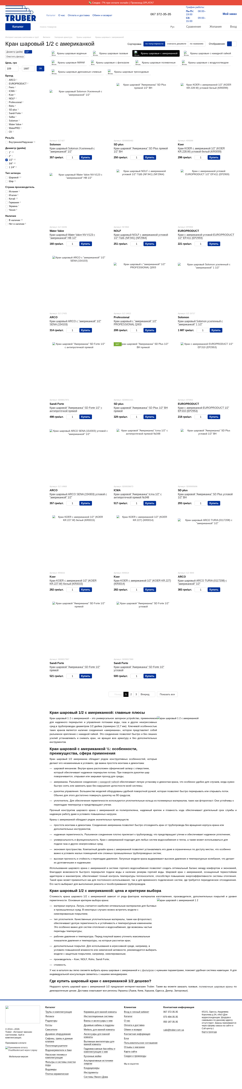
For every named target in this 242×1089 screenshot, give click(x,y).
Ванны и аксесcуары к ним (98, 1020)
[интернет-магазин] (22, 1014)
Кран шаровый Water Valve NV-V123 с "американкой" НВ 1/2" (72, 236)
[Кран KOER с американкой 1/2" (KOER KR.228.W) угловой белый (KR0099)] (207, 109)
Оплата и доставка (79, 15)
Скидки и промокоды (135, 1056)
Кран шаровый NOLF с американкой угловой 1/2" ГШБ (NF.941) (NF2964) (141, 236)
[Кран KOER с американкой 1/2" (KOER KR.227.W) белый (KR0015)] (79, 541)
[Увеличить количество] (76, 157)
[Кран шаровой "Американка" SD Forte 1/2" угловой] (143, 628)
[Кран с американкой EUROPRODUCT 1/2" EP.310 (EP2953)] (207, 368)
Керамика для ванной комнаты (100, 1012)
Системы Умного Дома (96, 1077)
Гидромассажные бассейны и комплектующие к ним (99, 1050)
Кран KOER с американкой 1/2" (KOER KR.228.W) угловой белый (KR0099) (201, 150)
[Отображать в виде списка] (234, 43)
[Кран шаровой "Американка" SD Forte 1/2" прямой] (79, 628)
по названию (196, 43)
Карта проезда (209, 1032)
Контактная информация (137, 1034)
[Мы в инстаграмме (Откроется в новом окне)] (138, 15)
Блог (126, 1038)
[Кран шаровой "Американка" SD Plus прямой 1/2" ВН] (143, 109)
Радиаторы (51, 1020)
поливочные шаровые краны (216, 986)
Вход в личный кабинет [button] (136, 1012)
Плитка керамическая (57, 1074)
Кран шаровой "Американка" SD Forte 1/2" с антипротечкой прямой (76, 409)
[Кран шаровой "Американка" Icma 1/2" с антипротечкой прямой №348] (143, 455)
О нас (61, 15)
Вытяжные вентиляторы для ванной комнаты (99, 1043)
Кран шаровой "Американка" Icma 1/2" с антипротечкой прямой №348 (138, 496)
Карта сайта (130, 1051)
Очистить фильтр (15, 56)
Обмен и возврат (102, 15)
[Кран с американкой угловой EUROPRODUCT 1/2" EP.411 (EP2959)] (207, 196)
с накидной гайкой (108, 781)
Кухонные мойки (92, 1056)
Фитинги (49, 1016)
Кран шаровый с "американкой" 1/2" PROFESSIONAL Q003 (135, 323)
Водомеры (51, 1069)
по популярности (154, 43)
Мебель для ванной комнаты (99, 1029)
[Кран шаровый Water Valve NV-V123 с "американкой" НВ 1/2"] (79, 196)
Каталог (50, 15)
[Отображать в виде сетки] (229, 43)
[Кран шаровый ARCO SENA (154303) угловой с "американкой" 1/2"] (79, 455)
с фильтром (147, 970)
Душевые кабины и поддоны (99, 1025)
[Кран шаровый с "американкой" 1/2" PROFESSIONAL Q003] (143, 282)
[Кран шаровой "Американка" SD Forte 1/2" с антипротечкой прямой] (79, 368)
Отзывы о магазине (134, 1047)
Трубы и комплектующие (58, 1012)
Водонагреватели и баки (58, 1050)
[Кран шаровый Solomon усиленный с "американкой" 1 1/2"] (207, 282)
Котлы (48, 1025)
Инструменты (91, 1072)
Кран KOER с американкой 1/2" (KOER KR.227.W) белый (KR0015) (73, 582)
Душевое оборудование (58, 1034)
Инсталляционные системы (98, 1016)
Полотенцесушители (56, 1045)
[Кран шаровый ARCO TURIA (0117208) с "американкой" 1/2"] (207, 541)
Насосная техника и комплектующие (56, 1056)
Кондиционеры (91, 1068)
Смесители (51, 1029)
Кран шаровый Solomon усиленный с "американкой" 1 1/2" (200, 323)
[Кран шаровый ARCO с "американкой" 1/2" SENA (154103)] (79, 282)
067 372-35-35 (160, 14)
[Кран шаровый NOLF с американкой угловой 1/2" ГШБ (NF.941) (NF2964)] (143, 196)
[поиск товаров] (37, 27)
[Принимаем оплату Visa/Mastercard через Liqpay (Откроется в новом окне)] (22, 1049)
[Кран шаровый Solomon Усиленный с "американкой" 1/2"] (79, 109)
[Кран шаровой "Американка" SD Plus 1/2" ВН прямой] (143, 368)
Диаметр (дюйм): (14, 52)
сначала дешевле (176, 43)
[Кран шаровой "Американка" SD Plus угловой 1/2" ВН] (207, 455)
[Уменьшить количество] (67, 157)
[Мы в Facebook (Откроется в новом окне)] (134, 15)
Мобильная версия (18, 1056)
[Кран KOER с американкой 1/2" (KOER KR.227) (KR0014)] (143, 541)
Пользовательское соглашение (140, 1043)
